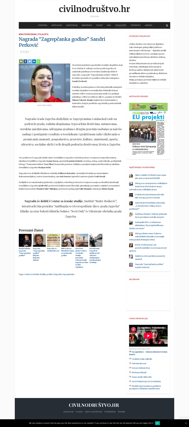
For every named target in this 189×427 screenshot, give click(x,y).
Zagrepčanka (68, 274)
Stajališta (42, 34)
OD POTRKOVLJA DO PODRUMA (146, 381)
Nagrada (58, 274)
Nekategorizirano (28, 34)
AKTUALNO (56, 25)
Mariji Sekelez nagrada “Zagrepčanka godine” (25, 252)
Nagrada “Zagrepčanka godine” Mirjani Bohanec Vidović (39, 254)
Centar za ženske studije (35, 274)
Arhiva (148, 25)
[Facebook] (25, 61)
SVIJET (99, 25)
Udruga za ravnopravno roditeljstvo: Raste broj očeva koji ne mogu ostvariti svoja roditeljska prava (148, 186)
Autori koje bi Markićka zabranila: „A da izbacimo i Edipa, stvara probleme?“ (147, 206)
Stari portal (68, 412)
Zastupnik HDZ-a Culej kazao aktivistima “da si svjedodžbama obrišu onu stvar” (146, 225)
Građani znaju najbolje (142, 359)
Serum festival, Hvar (141, 368)
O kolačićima (110, 412)
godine (50, 274)
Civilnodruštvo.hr (94, 9)
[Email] (21, 61)
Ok (157, 423)
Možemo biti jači (139, 372)
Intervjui (136, 25)
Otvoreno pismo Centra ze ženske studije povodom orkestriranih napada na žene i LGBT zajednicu (81, 258)
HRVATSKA (87, 25)
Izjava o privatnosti (93, 412)
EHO (109, 25)
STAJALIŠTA (120, 25)
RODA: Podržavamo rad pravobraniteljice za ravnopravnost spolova (148, 248)
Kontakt (121, 412)
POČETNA (42, 25)
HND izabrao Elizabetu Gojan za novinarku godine (67, 252)
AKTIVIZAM (71, 25)
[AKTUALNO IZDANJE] (148, 130)
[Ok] (185, 423)
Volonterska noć (139, 363)
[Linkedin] (34, 61)
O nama (79, 412)
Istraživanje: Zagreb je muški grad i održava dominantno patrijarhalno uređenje (95, 255)
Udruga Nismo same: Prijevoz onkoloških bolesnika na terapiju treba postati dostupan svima (146, 236)
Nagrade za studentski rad (53, 250)
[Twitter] (30, 61)
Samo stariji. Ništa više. (142, 377)
